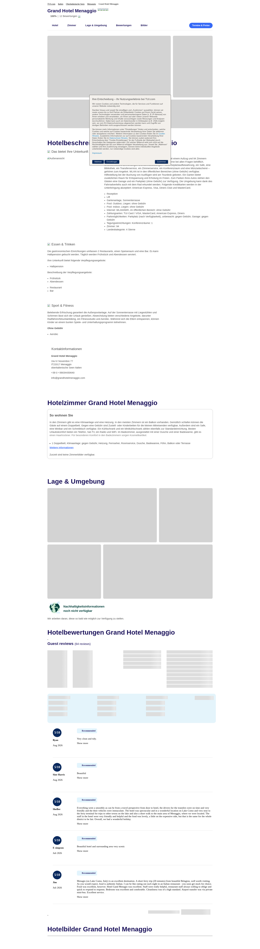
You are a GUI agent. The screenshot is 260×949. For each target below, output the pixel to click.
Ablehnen (98, 162)
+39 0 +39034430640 (62, 372)
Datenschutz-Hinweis (119, 138)
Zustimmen (161, 162)
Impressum (97, 153)
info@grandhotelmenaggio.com (68, 378)
